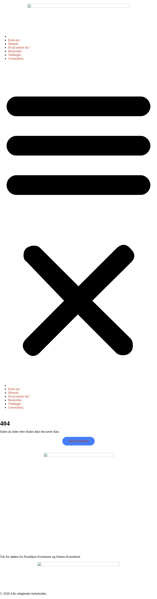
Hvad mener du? (19, 47)
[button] (78, 222)
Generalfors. (16, 58)
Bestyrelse (14, 51)
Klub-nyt (14, 40)
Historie (13, 44)
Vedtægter (14, 55)
